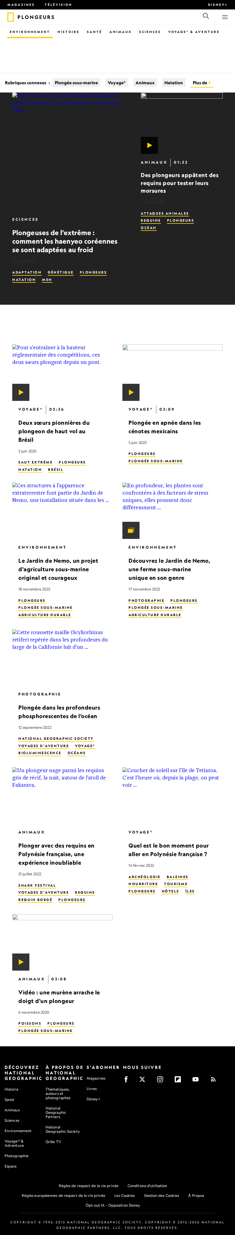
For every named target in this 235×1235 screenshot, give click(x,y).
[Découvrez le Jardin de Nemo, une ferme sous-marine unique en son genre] (172, 511)
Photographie (146, 600)
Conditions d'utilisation (147, 1185)
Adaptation (27, 272)
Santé (94, 32)
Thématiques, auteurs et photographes (58, 1093)
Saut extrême (35, 462)
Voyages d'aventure (43, 746)
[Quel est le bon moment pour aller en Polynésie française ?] (172, 796)
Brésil (55, 469)
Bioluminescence (40, 753)
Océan (149, 228)
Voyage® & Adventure (14, 1143)
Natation (173, 82)
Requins (151, 220)
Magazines (21, 4)
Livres (92, 1089)
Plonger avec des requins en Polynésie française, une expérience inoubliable (56, 854)
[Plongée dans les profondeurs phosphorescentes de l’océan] (62, 657)
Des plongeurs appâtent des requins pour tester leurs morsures (179, 183)
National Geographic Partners (56, 1112)
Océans (77, 753)
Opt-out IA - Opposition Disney (113, 1205)
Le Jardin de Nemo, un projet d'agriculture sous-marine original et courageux (58, 569)
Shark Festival (37, 885)
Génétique (61, 272)
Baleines (177, 877)
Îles (190, 891)
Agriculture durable (44, 615)
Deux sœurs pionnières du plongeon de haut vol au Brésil (54, 431)
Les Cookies (124, 1195)
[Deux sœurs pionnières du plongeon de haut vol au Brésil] (62, 372)
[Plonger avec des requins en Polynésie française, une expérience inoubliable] (62, 796)
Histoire (69, 32)
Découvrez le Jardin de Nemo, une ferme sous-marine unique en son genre (169, 569)
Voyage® (117, 82)
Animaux (121, 32)
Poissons (29, 1024)
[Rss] (215, 1081)
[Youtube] (197, 1081)
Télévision (58, 4)
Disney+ (218, 4)
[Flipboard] (180, 1081)
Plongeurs (93, 272)
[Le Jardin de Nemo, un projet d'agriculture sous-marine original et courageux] (62, 511)
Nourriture (143, 884)
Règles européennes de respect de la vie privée (64, 1195)
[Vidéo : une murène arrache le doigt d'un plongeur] (62, 942)
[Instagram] (162, 1081)
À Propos (196, 1195)
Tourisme (176, 884)
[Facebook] (128, 1081)
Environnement (30, 32)
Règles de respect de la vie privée (88, 1185)
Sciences (150, 32)
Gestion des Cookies (161, 1195)
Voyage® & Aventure (194, 32)
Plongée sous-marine (76, 82)
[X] (144, 1081)
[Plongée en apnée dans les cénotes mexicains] (172, 372)
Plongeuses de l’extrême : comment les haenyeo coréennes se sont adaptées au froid (65, 241)
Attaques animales (165, 213)
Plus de (200, 82)
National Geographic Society (56, 739)
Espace (11, 1166)
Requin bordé (35, 900)
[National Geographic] (10, 17)
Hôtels (170, 891)
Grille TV (53, 1141)
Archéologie (145, 877)
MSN (47, 280)
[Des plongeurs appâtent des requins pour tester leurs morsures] (182, 123)
